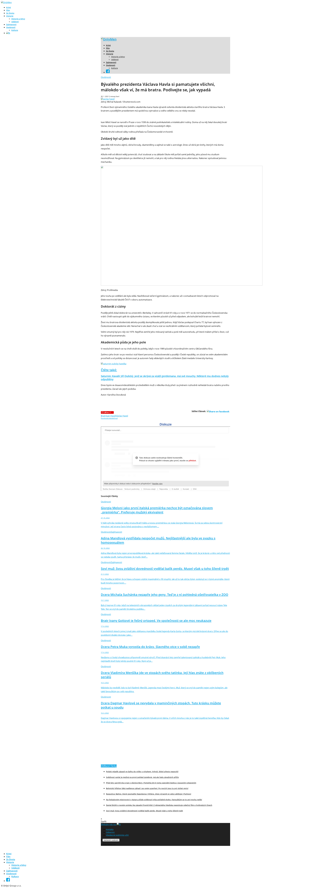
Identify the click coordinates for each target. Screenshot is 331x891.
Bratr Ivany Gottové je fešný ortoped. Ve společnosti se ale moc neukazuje (156, 620)
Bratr (103, 415)
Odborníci (110, 832)
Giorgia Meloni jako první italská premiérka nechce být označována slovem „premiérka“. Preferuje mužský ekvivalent (157, 510)
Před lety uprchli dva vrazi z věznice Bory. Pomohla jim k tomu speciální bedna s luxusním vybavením (151, 783)
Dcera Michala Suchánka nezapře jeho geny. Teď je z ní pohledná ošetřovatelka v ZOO (164, 594)
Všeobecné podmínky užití (117, 835)
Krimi (8, 7)
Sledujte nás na (109, 824)
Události (15, 21)
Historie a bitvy (18, 19)
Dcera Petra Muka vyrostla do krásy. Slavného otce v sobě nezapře (150, 646)
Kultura (14, 30)
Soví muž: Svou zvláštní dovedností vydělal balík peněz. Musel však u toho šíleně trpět (165, 568)
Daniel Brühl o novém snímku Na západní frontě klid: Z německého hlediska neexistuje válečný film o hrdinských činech (159, 805)
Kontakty (110, 829)
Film (8, 10)
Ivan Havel (111, 415)
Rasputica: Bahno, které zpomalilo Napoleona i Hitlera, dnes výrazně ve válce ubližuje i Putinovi (148, 794)
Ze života (10, 13)
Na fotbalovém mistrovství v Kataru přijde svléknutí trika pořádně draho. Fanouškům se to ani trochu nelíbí (154, 799)
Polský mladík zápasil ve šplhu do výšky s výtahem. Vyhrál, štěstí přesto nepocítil (142, 771)
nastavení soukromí (111, 840)
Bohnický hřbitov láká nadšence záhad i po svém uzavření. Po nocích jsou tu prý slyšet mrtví (147, 788)
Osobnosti (10, 27)
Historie (9, 16)
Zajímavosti (11, 24)
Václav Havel (122, 415)
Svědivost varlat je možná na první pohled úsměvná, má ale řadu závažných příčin (142, 777)
